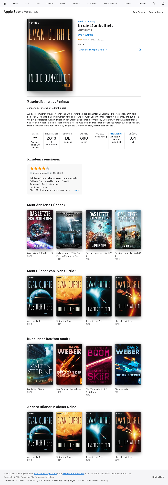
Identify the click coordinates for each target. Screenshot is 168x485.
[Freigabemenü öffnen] (140, 50)
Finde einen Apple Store (45, 474)
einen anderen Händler (73, 474)
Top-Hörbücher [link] (156, 12)
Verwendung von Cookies (38, 480)
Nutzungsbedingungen (65, 480)
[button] (153, 3)
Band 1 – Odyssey (86, 21)
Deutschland (158, 477)
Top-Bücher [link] (139, 12)
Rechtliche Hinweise (88, 480)
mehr (77, 190)
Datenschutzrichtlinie (13, 480)
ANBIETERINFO (117, 134)
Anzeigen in (91, 49)
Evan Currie (86, 34)
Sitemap (104, 480)
